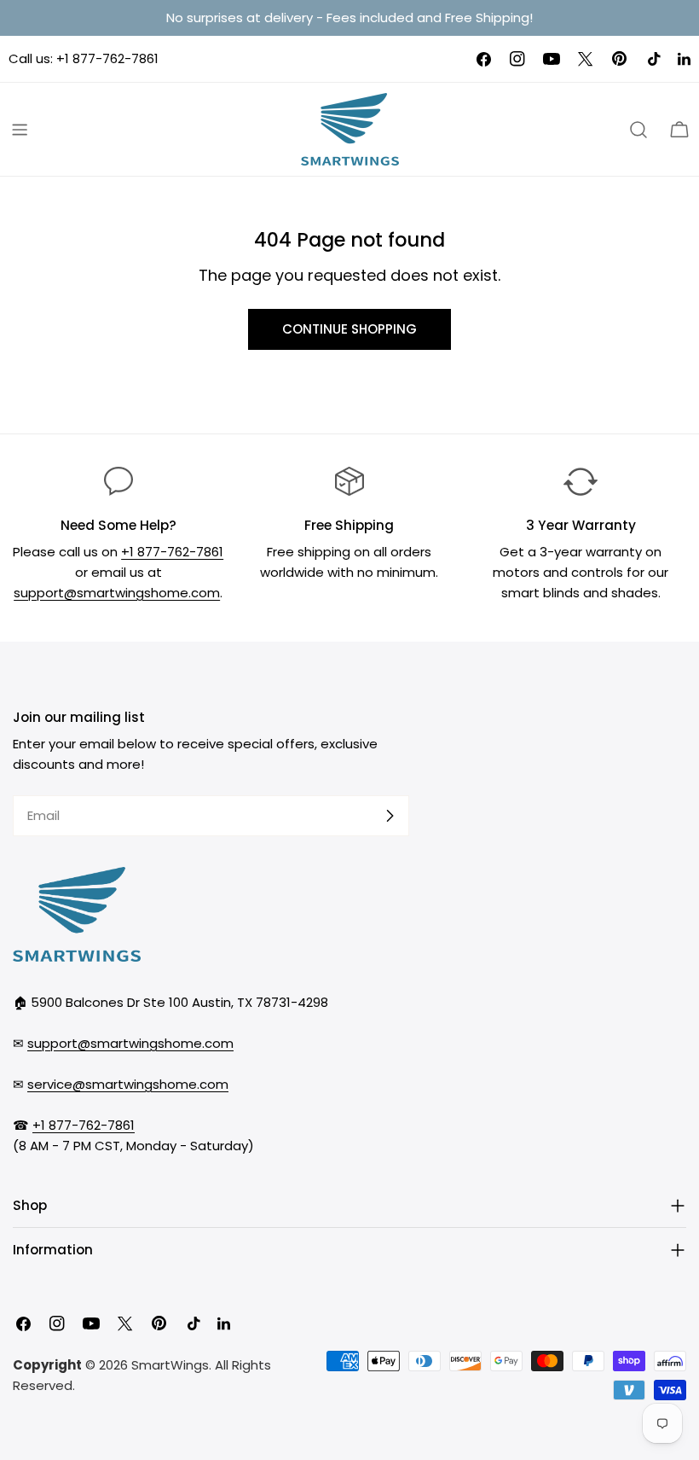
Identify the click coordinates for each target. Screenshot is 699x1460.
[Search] (638, 130)
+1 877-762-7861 (107, 58)
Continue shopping (349, 329)
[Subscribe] (389, 816)
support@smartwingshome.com (117, 593)
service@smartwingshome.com (127, 1084)
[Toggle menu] (20, 130)
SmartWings (170, 1365)
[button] (679, 130)
